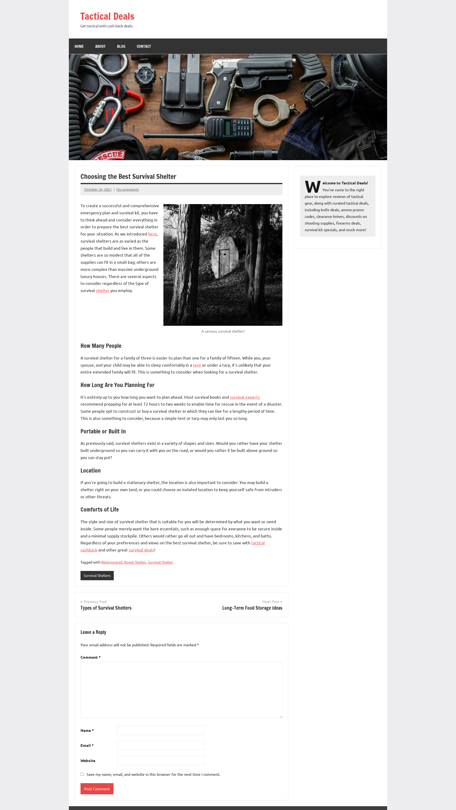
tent (197, 364)
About (100, 46)
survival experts (245, 396)
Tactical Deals (107, 16)
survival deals (141, 549)
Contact (144, 46)
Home (79, 46)
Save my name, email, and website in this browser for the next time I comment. (153, 774)
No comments (127, 189)
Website (88, 760)
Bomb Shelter (135, 562)
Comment (91, 657)
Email (87, 745)
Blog (121, 46)
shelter (102, 290)
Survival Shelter (160, 562)
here (152, 233)
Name (87, 730)
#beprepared (112, 562)
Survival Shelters (97, 575)
